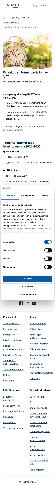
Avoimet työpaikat (39, 343)
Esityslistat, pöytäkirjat (9, 399)
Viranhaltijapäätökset (14, 428)
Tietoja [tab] (45, 196)
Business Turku (37, 397)
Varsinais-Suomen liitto (39, 462)
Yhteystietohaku (38, 323)
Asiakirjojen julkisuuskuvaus (38, 336)
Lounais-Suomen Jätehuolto (38, 424)
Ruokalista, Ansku (12, 355)
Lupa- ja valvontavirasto (37, 439)
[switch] (48, 250)
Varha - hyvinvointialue (37, 448)
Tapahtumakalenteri (13, 369)
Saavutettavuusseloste (41, 373)
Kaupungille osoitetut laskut (40, 357)
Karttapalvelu (10, 329)
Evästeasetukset (38, 349)
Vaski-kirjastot (37, 470)
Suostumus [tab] (9, 196)
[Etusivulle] (4, 17)
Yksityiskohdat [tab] (27, 196)
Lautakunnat (9, 422)
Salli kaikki (27, 279)
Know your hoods (38, 408)
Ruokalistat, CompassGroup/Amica (14, 348)
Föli (31, 402)
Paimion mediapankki (13, 340)
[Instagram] (27, 304)
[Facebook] (21, 304)
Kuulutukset (9, 417)
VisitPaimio (8, 380)
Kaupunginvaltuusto (13, 411)
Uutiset (7, 375)
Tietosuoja (35, 378)
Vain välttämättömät (27, 294)
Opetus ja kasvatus (20, 17)
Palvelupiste (36, 329)
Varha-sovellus (37, 455)
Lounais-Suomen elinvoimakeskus (38, 415)
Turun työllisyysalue (40, 431)
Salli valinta (27, 286)
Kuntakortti (9, 334)
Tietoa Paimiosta (11, 323)
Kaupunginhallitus (12, 406)
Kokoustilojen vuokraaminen (37, 366)
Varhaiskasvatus (11, 22)
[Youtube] (34, 304)
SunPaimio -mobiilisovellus (10, 362)
